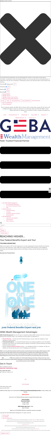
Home (4, 114)
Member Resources (20, 117)
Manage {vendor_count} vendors (10, 97)
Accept (2, 100)
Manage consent (5, 433)
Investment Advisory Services (13, 213)
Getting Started (10, 215)
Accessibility (5, 416)
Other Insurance (10, 221)
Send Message (25, 384)
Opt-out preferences (7, 102)
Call (25, 379)
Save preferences (26, 100)
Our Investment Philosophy (12, 204)
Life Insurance (9, 219)
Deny (8, 100)
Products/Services (13, 114)
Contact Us (31, 117)
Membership (24, 114)
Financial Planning (10, 210)
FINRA (34, 419)
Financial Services (6, 209)
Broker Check (37, 428)
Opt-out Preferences (7, 418)
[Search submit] (1, 227)
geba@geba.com (5, 110)
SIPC (36, 419)
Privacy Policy (5, 415)
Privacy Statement (6, 104)
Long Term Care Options (12, 218)
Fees (7, 207)
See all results (4, 233)
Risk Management (6, 216)
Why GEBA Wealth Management (9, 203)
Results (2, 230)
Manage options (6, 94)
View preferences (16, 100)
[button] (25, 39)
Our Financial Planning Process (13, 206)
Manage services (6, 95)
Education (43, 114)
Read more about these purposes (10, 98)
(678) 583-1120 (26, 424)
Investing (8, 212)
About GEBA (34, 114)
